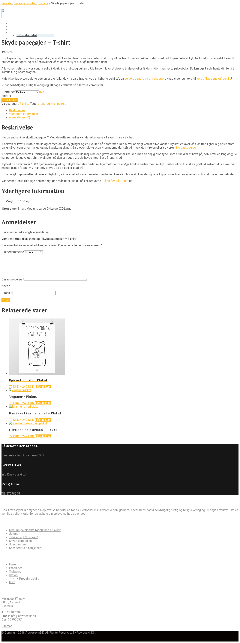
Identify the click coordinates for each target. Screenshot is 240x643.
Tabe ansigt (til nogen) (23, 537)
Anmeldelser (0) (19, 117)
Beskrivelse (17, 110)
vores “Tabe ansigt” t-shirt (213, 78)
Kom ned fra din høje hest (25, 548)
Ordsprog (15, 571)
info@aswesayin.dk (14, 474)
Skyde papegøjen (20, 541)
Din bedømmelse (13, 252)
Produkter (15, 568)
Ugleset (14, 533)
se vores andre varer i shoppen (144, 78)
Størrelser (8, 92)
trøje (63, 103)
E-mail (7, 293)
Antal (5, 96)
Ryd (41, 92)
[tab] (123, 110)
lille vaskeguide (185, 147)
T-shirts (24, 103)
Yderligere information (23, 114)
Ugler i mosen (18, 544)
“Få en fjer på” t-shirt (115, 181)
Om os (13, 575)
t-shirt (55, 103)
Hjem (12, 564)
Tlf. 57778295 (11, 493)
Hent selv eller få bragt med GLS (23, 455)
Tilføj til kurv (9, 100)
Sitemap (7, 626)
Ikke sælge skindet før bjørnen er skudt (35, 530)
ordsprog (44, 103)
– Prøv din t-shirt (26, 35)
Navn (6, 286)
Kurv (11, 38)
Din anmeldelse (13, 279)
